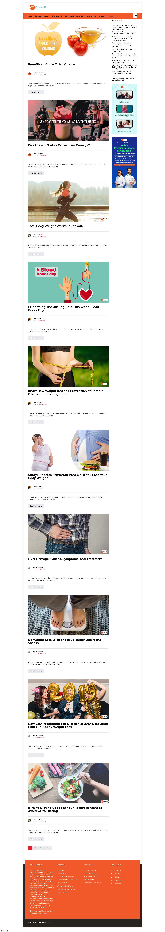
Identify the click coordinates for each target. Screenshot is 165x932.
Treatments (57, 16)
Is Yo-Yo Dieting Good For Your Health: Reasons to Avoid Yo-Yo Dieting (65, 809)
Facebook (117, 870)
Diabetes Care (62, 873)
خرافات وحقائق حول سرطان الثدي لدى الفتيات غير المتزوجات (123, 79)
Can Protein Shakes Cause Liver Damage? (59, 145)
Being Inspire (62, 883)
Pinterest (117, 880)
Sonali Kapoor (38, 567)
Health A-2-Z (91, 16)
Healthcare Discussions (92, 883)
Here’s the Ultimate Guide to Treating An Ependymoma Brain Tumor (122, 73)
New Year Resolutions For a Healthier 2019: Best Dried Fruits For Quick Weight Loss (68, 725)
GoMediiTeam (38, 73)
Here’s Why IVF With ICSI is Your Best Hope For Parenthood (123, 61)
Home (30, 16)
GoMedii (35, 922)
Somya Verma (38, 319)
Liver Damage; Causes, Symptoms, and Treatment (65, 559)
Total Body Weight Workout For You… (56, 226)
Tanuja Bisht (37, 234)
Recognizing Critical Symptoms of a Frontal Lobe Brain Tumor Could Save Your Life (124, 56)
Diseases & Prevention (65, 876)
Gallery (102, 16)
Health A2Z (43, 74)
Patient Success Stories (66, 889)
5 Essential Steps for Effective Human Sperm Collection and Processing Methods (122, 38)
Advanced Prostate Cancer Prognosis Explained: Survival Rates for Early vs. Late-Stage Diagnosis (124, 67)
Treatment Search (91, 876)
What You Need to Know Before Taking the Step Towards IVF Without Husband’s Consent (124, 27)
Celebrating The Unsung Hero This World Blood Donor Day (63, 308)
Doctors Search (90, 870)
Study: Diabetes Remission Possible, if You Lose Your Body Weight (67, 476)
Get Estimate (89, 880)
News (41, 488)
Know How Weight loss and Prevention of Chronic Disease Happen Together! (65, 392)
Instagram (117, 884)
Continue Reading (36, 92)
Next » (47, 848)
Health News (62, 892)
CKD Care (60, 870)
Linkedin (117, 877)
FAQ (111, 16)
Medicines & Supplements (67, 880)
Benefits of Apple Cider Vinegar (51, 64)
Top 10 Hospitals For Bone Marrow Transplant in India (123, 50)
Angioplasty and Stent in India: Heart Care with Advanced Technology (124, 33)
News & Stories (41, 16)
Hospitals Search (90, 873)
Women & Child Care (65, 886)
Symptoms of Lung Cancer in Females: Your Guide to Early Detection (122, 45)
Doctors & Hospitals (74, 16)
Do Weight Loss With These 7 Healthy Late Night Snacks (64, 641)
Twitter (117, 874)
